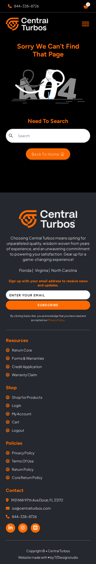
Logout (18, 430)
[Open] (85, 24)
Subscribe (48, 305)
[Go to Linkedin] (10, 528)
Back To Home (45, 154)
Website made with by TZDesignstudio (48, 557)
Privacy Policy (56, 320)
